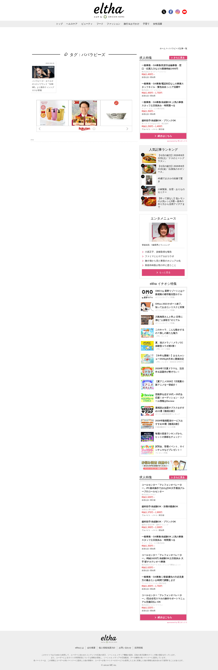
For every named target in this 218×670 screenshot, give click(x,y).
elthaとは (79, 648)
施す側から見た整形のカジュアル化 (163, 260)
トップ (59, 23)
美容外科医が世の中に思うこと (160, 265)
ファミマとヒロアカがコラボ (159, 256)
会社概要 (91, 648)
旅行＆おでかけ (131, 23)
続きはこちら (165, 136)
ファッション (113, 23)
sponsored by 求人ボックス (177, 141)
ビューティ (87, 23)
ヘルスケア (71, 23)
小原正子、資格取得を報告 (158, 252)
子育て (146, 23)
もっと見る (164, 272)
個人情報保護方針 (107, 648)
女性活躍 (157, 23)
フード (100, 23)
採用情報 (139, 648)
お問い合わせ (125, 648)
